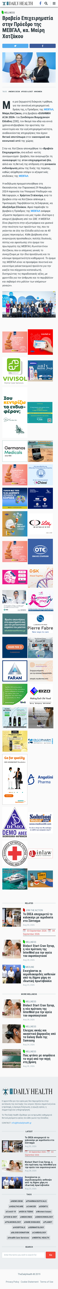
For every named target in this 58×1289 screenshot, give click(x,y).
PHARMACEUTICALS (36, 1201)
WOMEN (38, 92)
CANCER (32, 1206)
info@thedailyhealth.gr (21, 1123)
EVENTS (44, 1206)
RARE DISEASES (33, 1222)
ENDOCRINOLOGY (45, 1217)
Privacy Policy (12, 1282)
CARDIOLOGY (40, 1232)
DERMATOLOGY (37, 1227)
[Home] (17, 3)
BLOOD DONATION (20, 1232)
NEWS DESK (15, 92)
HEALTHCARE (17, 1206)
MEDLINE (30, 967)
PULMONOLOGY (13, 1222)
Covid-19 (11, 1211)
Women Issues (44, 1211)
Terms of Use (46, 1282)
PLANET (48, 1222)
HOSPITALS (19, 1227)
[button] (15, 46)
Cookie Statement (30, 1282)
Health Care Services (19, 1238)
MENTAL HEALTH (41, 1238)
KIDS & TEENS (26, 1211)
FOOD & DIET (27, 92)
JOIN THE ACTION (34, 910)
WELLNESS (9, 12)
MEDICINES (27, 1217)
